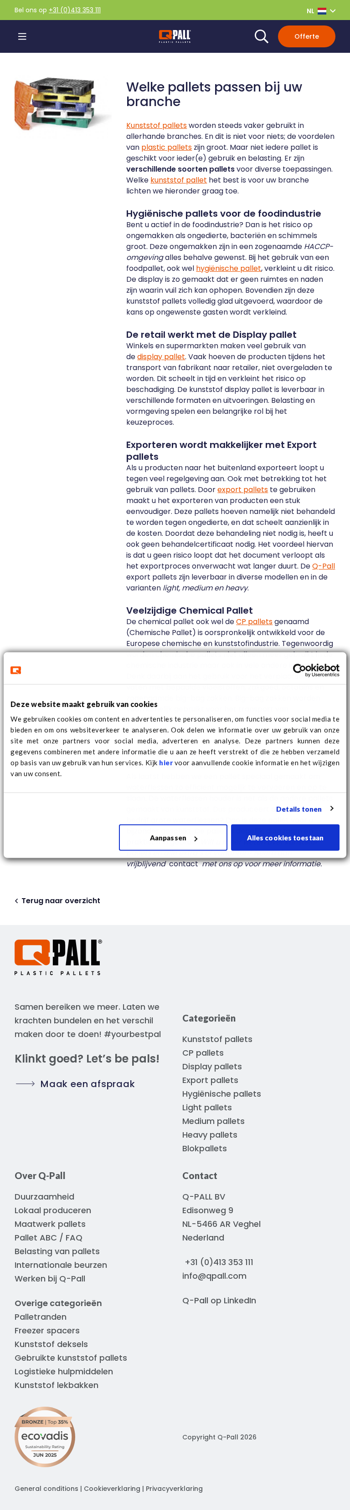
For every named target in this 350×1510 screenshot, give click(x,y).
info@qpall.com (214, 1275)
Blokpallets (204, 1148)
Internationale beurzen (61, 1265)
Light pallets (207, 1107)
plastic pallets (166, 147)
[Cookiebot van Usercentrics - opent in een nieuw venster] (300, 670)
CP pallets (254, 621)
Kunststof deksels (51, 1344)
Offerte (306, 36)
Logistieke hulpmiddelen (64, 1371)
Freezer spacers (47, 1330)
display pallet (161, 356)
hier (166, 762)
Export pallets (210, 1080)
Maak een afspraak (88, 1083)
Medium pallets (213, 1121)
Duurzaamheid (44, 1196)
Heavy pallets (209, 1134)
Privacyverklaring (174, 1488)
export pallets (242, 489)
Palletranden (41, 1316)
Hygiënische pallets (221, 1093)
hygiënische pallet (228, 268)
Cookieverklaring (112, 1488)
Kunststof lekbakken (56, 1385)
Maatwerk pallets (50, 1224)
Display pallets (212, 1066)
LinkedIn (240, 1300)
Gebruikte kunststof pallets (71, 1357)
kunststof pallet (178, 180)
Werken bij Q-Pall (50, 1278)
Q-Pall (323, 566)
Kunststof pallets (156, 125)
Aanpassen (168, 838)
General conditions (46, 1488)
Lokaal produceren (53, 1210)
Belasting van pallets (57, 1251)
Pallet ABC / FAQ (48, 1237)
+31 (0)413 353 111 (75, 10)
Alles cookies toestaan (285, 838)
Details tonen (299, 808)
